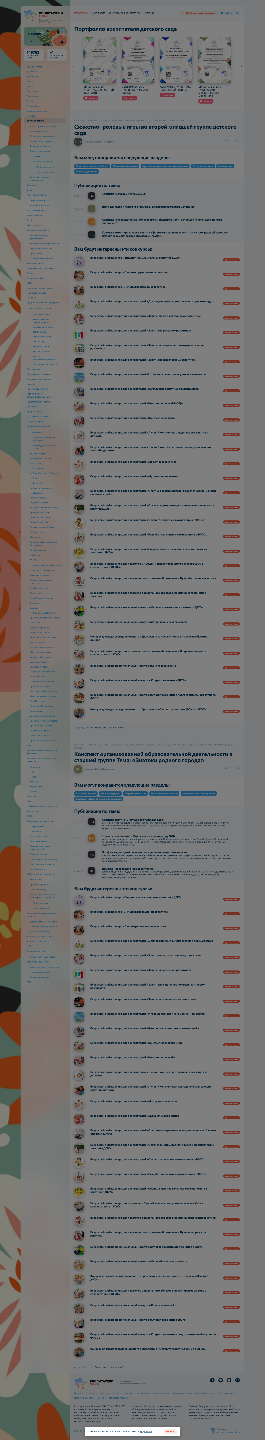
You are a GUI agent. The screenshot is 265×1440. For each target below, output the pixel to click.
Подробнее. (146, 1431)
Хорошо (170, 1431)
